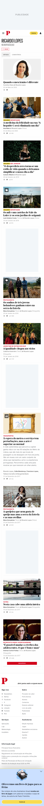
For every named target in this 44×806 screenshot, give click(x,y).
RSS (5, 714)
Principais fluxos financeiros (11, 748)
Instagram (7, 705)
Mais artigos (22, 663)
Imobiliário (5, 732)
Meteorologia (6, 729)
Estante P (25, 732)
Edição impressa (27, 724)
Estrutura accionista (8, 751)
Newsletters (8, 694)
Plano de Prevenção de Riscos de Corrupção (17, 761)
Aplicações (5, 724)
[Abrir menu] (3, 33)
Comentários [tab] (16, 54)
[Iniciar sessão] (40, 33)
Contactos (25, 702)
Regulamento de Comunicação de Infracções (17, 753)
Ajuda (24, 714)
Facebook (7, 699)
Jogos (24, 726)
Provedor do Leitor (28, 694)
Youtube (7, 711)
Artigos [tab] (6, 54)
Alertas (6, 697)
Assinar (33, 33)
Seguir (6, 49)
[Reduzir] (41, 771)
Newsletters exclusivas (29, 729)
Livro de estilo (26, 708)
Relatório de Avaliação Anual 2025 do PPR (16, 763)
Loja (3, 726)
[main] (22, 354)
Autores (24, 699)
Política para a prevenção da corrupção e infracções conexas (19, 757)
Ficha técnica (26, 697)
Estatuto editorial (27, 705)
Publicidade (26, 711)
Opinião (24, 735)
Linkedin (7, 708)
